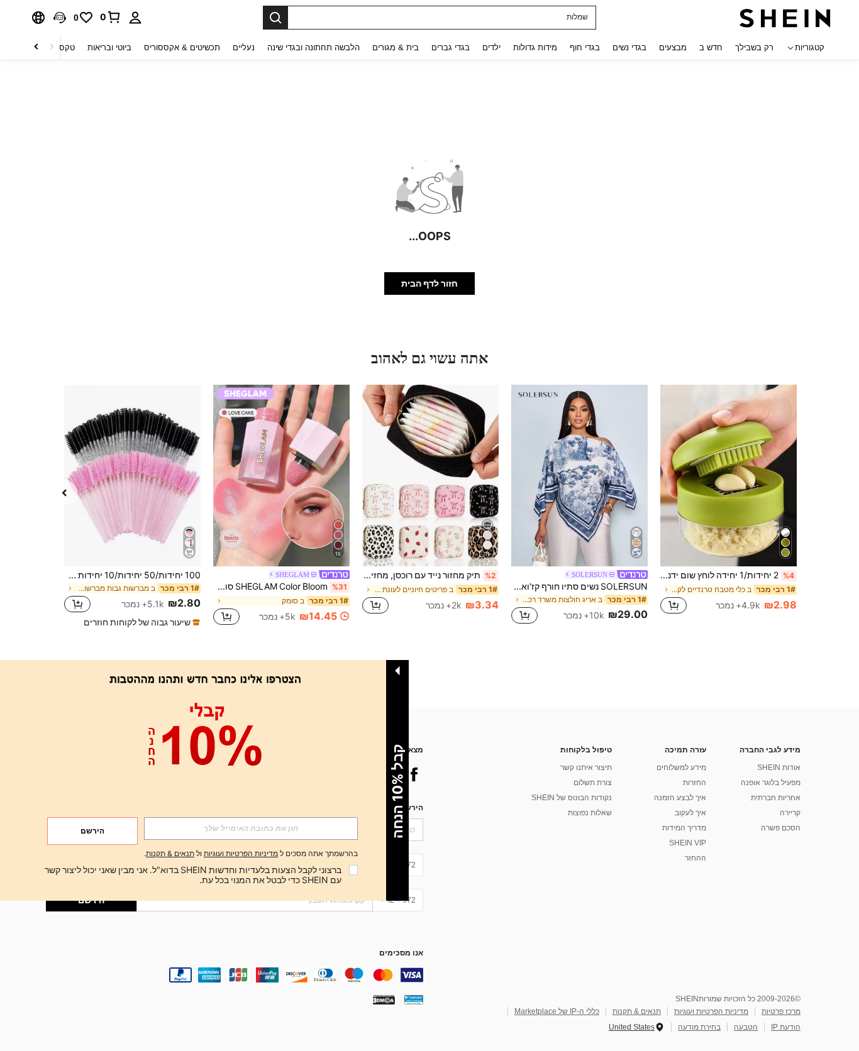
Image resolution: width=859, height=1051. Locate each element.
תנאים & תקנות (636, 1011)
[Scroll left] (51, 47)
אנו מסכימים (401, 953)
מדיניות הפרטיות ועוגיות (711, 1011)
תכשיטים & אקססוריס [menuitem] (182, 47)
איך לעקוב (690, 812)
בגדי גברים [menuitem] (450, 47)
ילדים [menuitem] (491, 47)
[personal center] (135, 17)
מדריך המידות (684, 827)
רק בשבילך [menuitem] (754, 47)
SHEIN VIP (687, 843)
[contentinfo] (234, 974)
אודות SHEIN (779, 767)
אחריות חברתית (776, 797)
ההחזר (695, 858)
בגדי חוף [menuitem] (585, 47)
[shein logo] (785, 17)
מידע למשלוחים (681, 767)
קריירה (790, 812)
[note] (140, 622)
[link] (110, 17)
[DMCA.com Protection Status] (384, 999)
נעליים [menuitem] (244, 47)
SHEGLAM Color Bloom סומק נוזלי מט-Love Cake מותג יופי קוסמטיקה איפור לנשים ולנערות (280, 586)
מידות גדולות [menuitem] (535, 47)
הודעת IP (786, 1027)
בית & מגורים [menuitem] (395, 47)
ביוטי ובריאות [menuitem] (109, 47)
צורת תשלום (593, 782)
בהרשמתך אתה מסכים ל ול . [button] (251, 854)
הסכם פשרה (781, 827)
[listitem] (728, 506)
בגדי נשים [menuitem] (629, 47)
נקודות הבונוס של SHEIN (571, 797)
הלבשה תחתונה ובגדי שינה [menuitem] (313, 47)
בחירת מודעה (699, 1027)
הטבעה (746, 1027)
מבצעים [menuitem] (673, 47)
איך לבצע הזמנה (680, 797)
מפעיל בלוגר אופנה (771, 782)
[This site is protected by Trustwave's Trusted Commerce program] (413, 999)
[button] (59, 17)
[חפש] (275, 18)
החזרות (694, 782)
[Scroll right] (36, 47)
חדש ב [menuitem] (711, 47)
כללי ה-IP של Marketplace (556, 1011)
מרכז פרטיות (781, 1011)
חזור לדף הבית (429, 283)
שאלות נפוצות (590, 812)
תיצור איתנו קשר (586, 767)
